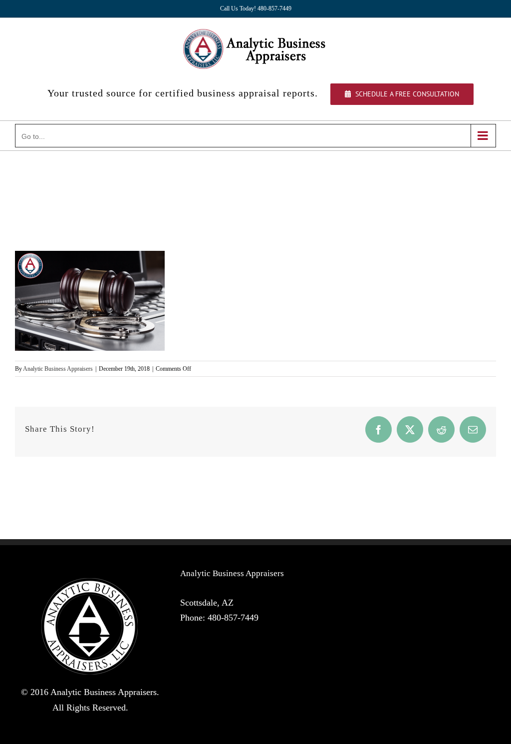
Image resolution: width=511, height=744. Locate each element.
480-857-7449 (233, 618)
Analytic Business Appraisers (58, 368)
